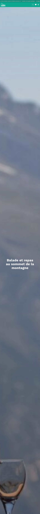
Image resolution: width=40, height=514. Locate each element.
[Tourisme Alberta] (3, 4)
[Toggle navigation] (38, 4)
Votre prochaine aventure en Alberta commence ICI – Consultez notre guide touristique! (18, 1)
